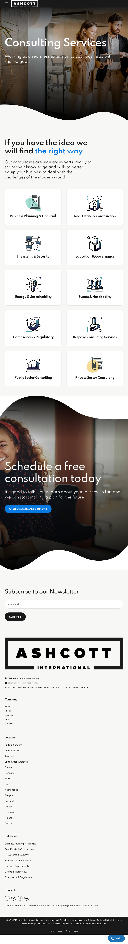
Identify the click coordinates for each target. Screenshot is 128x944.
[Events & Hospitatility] (94, 284)
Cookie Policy (72, 931)
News (7, 719)
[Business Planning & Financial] (33, 203)
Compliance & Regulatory (33, 337)
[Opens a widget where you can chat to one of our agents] (116, 938)
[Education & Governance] (94, 243)
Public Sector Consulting (33, 377)
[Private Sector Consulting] (94, 365)
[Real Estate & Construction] (94, 203)
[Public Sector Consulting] (33, 365)
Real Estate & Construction (95, 216)
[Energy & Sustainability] (33, 284)
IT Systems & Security (33, 256)
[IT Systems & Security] (33, 243)
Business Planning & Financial (33, 216)
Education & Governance (94, 256)
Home (7, 706)
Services (9, 715)
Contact (8, 723)
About (7, 710)
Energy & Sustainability (33, 297)
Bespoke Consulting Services (95, 337)
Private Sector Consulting (95, 377)
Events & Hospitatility (95, 297)
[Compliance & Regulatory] (33, 324)
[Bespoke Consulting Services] (94, 324)
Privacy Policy (56, 931)
